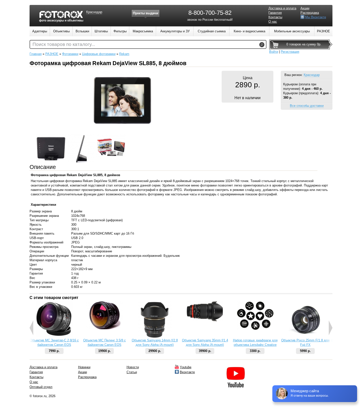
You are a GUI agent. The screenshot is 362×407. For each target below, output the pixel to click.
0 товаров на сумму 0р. (303, 44)
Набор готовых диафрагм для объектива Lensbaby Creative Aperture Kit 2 (255, 344)
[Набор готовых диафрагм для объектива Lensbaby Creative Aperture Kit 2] (255, 329)
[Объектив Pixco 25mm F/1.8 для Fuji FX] (305, 337)
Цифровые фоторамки (98, 54)
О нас (272, 21)
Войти (273, 52)
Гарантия (275, 13)
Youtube (185, 367)
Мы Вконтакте (315, 17)
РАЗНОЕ (51, 54)
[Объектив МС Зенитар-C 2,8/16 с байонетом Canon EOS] (54, 335)
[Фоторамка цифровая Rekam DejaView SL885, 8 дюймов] (122, 131)
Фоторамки (70, 54)
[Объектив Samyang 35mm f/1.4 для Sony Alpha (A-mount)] (204, 320)
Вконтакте (187, 372)
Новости (133, 367)
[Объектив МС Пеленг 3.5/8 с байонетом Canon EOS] (104, 328)
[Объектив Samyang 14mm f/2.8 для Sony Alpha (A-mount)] (155, 337)
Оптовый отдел (41, 387)
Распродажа (309, 13)
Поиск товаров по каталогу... (64, 44)
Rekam (124, 54)
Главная (36, 54)
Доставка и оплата (282, 8)
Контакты (275, 17)
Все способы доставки (307, 106)
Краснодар (312, 75)
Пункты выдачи (145, 13)
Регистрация (290, 52)
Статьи (132, 372)
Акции (304, 8)
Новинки (84, 367)
